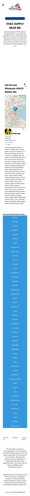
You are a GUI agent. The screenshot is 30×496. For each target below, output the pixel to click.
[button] (15, 109)
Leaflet (11, 127)
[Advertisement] (15, 63)
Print (25, 86)
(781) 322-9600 (9, 142)
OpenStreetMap (17, 127)
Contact (9, 144)
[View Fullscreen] (7, 103)
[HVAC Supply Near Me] (15, 10)
